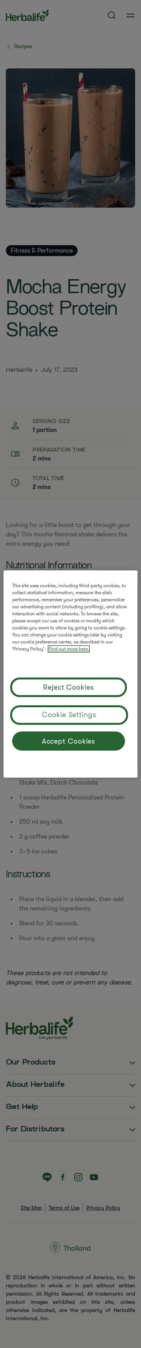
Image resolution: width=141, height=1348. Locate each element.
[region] (70, 674)
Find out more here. (69, 649)
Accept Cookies (69, 741)
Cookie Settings (69, 715)
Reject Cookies (68, 687)
